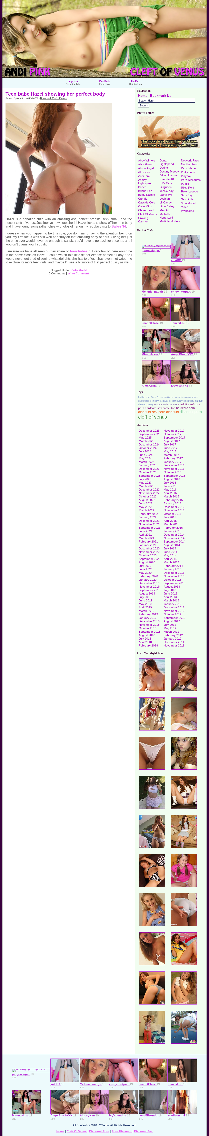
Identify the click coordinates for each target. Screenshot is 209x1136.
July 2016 (170, 482)
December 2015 (174, 506)
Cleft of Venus (147, 214)
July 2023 (145, 479)
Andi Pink (144, 176)
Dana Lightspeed (167, 162)
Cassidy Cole (146, 202)
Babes (142, 187)
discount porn (191, 412)
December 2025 (149, 430)
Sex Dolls (187, 199)
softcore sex (170, 404)
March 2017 (171, 454)
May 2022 (145, 506)
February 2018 (148, 645)
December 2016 (174, 465)
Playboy (186, 176)
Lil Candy (166, 202)
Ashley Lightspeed (145, 181)
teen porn (154, 401)
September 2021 (149, 527)
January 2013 (172, 604)
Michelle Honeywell (166, 215)
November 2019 (149, 586)
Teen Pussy (157, 397)
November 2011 (174, 645)
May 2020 (145, 572)
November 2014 (174, 538)
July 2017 (170, 444)
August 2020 (147, 562)
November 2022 (149, 493)
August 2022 (147, 500)
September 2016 (174, 475)
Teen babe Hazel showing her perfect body (55, 94)
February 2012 (173, 635)
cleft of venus (152, 417)
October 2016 (172, 472)
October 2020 (148, 555)
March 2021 (146, 538)
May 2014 (170, 555)
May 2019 (145, 604)
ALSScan (144, 172)
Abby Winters (146, 160)
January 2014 (172, 569)
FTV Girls (166, 183)
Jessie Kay (166, 190)
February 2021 (148, 541)
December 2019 (149, 583)
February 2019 (148, 614)
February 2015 (173, 527)
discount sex (148, 412)
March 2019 (146, 610)
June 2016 (170, 486)
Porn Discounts (191, 179)
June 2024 (145, 454)
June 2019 (145, 600)
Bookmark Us (160, 95)
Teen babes (78, 251)
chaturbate (143, 401)
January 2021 (148, 545)
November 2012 (174, 610)
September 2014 (174, 541)
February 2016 (173, 500)
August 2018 (147, 635)
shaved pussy (145, 404)
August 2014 (172, 545)
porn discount (168, 412)
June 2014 (170, 552)
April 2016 (170, 493)
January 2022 (148, 517)
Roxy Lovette (189, 191)
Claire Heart (146, 210)
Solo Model (79, 270)
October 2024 (148, 448)
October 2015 (172, 513)
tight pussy (177, 401)
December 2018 (149, 621)
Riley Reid (187, 187)
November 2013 (174, 576)
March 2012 (171, 631)
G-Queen (166, 187)
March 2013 (171, 600)
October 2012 (172, 614)
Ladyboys (166, 194)
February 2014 (173, 565)
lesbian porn (144, 397)
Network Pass (190, 160)
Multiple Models (170, 221)
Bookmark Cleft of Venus (53, 98)
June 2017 (170, 448)
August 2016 (172, 479)
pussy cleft (176, 397)
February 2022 (148, 513)
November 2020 (149, 552)
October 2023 (148, 472)
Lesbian (165, 198)
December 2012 (174, 607)
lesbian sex (165, 401)
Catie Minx (145, 206)
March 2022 (146, 510)
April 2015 (170, 520)
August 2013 (172, 586)
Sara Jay (186, 195)
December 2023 (149, 468)
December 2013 (174, 572)
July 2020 (145, 565)
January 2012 (172, 638)
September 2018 (149, 631)
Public (185, 183)
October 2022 (148, 496)
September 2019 (149, 590)
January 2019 (148, 617)
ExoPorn (135, 81)
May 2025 (145, 437)
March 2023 (146, 486)
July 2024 (145, 451)
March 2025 (146, 441)
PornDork (104, 81)
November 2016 (174, 468)
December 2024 (149, 444)
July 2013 (170, 590)
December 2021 (149, 520)
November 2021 (149, 524)
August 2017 (172, 441)
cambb (199, 400)
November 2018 (149, 624)
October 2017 (172, 434)
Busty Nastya (146, 194)
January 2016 (172, 503)
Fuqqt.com (73, 81)
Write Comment (78, 273)
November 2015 (174, 510)
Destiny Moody (169, 171)
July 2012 (170, 624)
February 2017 (173, 458)
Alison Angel (146, 168)
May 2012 (170, 628)
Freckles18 (167, 179)
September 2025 (149, 434)
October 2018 (148, 628)
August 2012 (172, 621)
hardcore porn (185, 408)
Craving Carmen (143, 219)
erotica (158, 404)
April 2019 (145, 607)
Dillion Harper (168, 175)
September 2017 (174, 437)
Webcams (187, 210)
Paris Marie (188, 168)
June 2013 (170, 593)
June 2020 (145, 569)
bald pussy (188, 401)
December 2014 (174, 534)
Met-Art (164, 210)
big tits (167, 397)
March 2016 (171, 496)
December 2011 (174, 642)
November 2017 (174, 430)
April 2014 (170, 558)
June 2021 (145, 531)
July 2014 (170, 548)
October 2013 (172, 579)
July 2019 (145, 597)
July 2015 (170, 517)
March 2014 (171, 562)
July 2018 (145, 638)
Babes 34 (118, 226)
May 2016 (170, 489)
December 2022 (149, 489)
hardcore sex (153, 408)
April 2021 (145, 534)
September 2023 (149, 475)
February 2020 (148, 576)
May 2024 (145, 458)
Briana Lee (145, 190)
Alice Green (145, 164)
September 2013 (174, 583)
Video (184, 207)
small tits (183, 404)
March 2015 (171, 524)
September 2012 (174, 617)
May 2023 (145, 482)
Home (142, 95)
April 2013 (170, 597)
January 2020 (148, 579)
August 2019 (147, 593)
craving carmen (190, 397)
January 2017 (172, 461)
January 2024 (148, 465)
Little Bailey (167, 206)
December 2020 (149, 548)
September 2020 (149, 558)
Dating (164, 167)
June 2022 (145, 503)
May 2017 (170, 451)
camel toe (169, 408)
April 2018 (145, 642)
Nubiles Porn (189, 164)
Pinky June (188, 172)
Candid (142, 198)
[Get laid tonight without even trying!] (169, 147)
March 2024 (146, 461)
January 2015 (172, 531)
